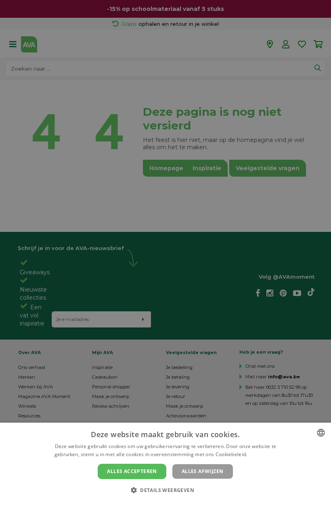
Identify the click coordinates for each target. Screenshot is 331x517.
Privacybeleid (160, 503)
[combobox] (321, 433)
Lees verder (263, 454)
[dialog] (165, 470)
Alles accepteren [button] (132, 471)
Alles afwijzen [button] (203, 471)
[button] (165, 489)
